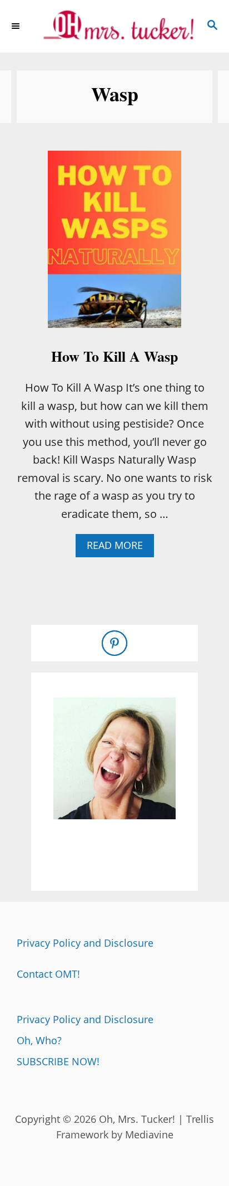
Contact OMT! (48, 973)
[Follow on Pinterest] (114, 643)
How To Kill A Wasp (114, 356)
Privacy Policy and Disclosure (85, 942)
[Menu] (16, 26)
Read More (119, 547)
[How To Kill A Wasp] (114, 245)
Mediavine (149, 1134)
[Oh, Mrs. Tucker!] (114, 26)
